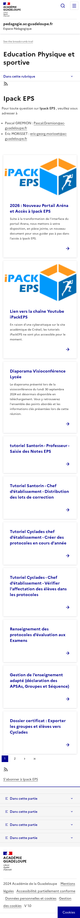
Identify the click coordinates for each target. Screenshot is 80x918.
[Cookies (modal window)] (69, 912)
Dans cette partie (23, 798)
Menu (74, 6)
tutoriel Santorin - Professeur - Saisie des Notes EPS (39, 448)
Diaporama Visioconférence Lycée (38, 374)
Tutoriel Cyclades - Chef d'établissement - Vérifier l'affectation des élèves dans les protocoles (38, 586)
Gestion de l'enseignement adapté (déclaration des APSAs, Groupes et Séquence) (39, 680)
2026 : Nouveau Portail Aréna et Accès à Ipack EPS (39, 208)
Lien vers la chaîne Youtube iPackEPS (37, 314)
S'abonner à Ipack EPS (20, 779)
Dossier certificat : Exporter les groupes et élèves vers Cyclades (38, 726)
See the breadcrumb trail (18, 41)
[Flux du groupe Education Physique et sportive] (40, 83)
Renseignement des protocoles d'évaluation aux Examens (37, 635)
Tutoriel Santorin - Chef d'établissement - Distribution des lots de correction (39, 491)
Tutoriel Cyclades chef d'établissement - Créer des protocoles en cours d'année (38, 537)
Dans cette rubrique (19, 76)
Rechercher (63, 6)
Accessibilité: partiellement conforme (45, 891)
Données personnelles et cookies (30, 898)
